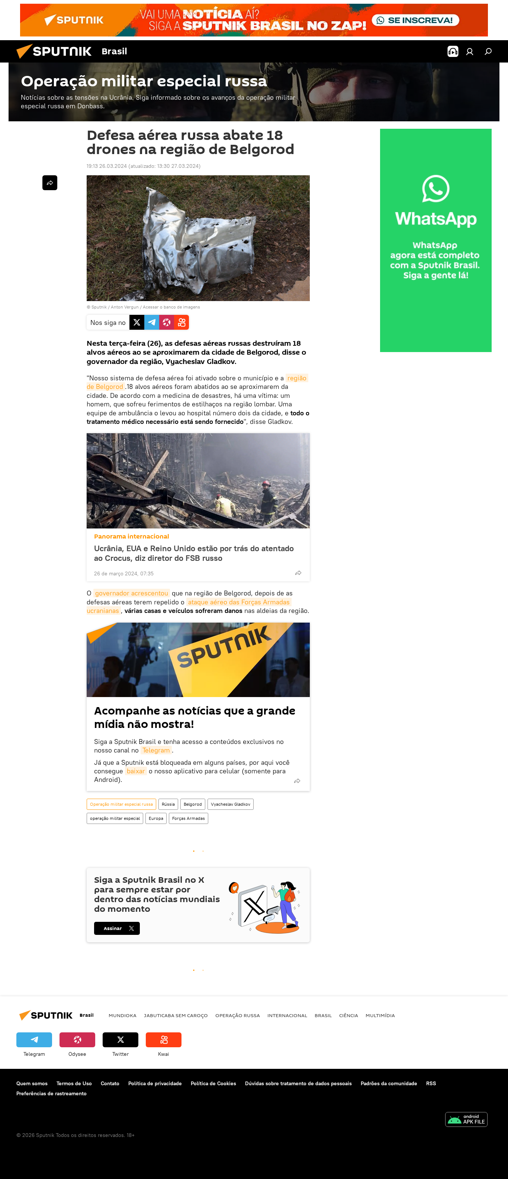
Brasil (323, 1015)
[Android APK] (466, 1120)
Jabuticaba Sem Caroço (176, 1015)
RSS (431, 1083)
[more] (298, 572)
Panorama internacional (131, 536)
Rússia (168, 804)
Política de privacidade (155, 1083)
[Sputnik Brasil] (57, 60)
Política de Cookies (213, 1083)
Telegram (156, 750)
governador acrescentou (131, 593)
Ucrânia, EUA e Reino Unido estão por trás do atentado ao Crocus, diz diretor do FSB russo (194, 553)
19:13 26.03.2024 (107, 166)
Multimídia (380, 1015)
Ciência (348, 1015)
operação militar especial (115, 818)
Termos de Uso (74, 1083)
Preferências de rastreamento (51, 1093)
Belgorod (193, 804)
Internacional (287, 1015)
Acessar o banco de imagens (171, 307)
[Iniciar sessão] (469, 51)
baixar (136, 771)
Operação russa (237, 1015)
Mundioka (122, 1015)
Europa (156, 818)
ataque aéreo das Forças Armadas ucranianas (189, 606)
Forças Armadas (188, 818)
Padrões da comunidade (389, 1083)
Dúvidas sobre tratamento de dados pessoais (298, 1083)
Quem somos (32, 1083)
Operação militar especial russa (121, 804)
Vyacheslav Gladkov (230, 804)
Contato (110, 1083)
